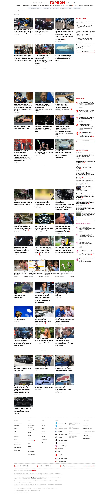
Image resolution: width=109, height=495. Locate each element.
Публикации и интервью (30, 5)
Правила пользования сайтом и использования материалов (74, 423)
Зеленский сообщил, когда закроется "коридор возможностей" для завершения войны (85, 202)
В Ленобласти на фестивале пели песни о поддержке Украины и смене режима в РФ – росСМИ (85, 182)
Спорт (15, 433)
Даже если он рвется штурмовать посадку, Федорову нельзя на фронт (84, 39)
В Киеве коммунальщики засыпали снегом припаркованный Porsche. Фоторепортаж (43, 320)
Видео (81, 5)
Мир (15, 431)
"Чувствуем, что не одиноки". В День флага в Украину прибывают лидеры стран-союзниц (85, 188)
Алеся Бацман (62, 443)
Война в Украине (18, 423)
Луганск (44, 442)
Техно (15, 439)
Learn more (26, 276)
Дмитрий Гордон (62, 423)
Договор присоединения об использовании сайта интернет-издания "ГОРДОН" (74, 435)
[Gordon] (57, 2)
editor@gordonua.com (68, 466)
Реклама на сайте (87, 428)
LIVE (62, 5)
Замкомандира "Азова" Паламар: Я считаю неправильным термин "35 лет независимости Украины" (87, 126)
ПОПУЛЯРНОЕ (80, 98)
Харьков (44, 433)
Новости (18, 5)
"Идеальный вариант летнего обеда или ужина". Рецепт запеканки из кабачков (86, 260)
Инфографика (17, 447)
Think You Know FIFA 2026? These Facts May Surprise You (66, 273)
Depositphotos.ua (34, 477)
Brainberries (31, 276)
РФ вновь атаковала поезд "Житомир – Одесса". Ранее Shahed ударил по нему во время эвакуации (85, 155)
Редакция (85, 425)
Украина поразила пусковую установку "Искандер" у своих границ (83, 167)
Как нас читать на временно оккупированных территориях (87, 436)
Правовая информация (89, 431)
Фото (75, 5)
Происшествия (17, 444)
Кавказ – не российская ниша (85, 21)
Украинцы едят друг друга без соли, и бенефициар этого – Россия (85, 26)
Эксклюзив (68, 5)
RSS (59, 451)
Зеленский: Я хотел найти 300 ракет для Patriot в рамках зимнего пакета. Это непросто (85, 161)
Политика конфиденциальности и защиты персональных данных (74, 429)
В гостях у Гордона (43, 5)
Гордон (15, 10)
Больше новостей (86, 219)
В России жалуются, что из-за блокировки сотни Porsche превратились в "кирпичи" (23, 31)
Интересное (17, 450)
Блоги (52, 5)
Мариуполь (44, 439)
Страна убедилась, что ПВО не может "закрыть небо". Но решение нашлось (86, 112)
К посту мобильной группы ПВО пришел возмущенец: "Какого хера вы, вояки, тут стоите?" (85, 33)
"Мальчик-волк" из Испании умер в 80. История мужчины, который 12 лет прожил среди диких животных (86, 104)
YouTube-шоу (31, 451)
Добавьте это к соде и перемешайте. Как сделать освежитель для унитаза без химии (86, 244)
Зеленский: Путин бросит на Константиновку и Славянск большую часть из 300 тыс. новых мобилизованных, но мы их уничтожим (85, 174)
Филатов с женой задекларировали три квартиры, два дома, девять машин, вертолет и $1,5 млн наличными (64, 342)
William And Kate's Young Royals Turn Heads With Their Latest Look (52, 273)
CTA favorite (16, 276)
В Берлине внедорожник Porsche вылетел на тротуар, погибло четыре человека (23, 202)
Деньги (15, 428)
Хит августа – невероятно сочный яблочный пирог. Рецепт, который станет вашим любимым (86, 236)
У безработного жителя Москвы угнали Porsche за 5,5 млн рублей (22, 368)
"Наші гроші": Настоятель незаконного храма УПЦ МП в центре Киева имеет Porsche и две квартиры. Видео (43, 251)
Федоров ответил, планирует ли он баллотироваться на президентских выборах (86, 119)
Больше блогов (85, 51)
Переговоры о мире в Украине (50, 8)
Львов (43, 425)
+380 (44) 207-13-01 (22, 466)
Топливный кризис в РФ (35, 8)
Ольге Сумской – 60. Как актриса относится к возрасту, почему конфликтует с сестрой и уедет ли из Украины (86, 252)
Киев (43, 423)
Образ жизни (17, 442)
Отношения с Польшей (66, 8)
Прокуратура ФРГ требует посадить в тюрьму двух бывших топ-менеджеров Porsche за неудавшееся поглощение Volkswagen (22, 389)
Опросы (86, 5)
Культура (16, 436)
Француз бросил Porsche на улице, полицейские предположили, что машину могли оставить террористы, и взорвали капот (23, 342)
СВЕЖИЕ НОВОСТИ (82, 150)
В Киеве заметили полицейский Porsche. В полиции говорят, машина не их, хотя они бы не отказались (64, 154)
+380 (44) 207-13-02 (45, 466)
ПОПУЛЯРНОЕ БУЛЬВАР (83, 223)
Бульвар (57, 5)
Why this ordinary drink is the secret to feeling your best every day (21, 273)
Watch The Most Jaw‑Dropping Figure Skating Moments (36, 273)
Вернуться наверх (88, 466)
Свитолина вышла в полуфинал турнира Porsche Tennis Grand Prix (44, 152)
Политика (16, 425)
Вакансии (85, 423)
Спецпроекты (31, 454)
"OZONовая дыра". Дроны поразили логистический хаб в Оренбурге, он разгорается (85, 215)
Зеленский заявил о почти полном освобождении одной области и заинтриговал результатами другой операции (85, 195)
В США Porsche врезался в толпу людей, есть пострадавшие (22, 295)
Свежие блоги (81, 18)
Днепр (43, 436)
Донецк (43, 431)
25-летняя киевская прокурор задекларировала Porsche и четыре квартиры (44, 340)
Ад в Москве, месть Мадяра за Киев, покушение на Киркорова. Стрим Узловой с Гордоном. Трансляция (87, 134)
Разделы (29, 420)
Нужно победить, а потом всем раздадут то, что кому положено (84, 46)
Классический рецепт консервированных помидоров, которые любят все (87, 228)
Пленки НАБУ (77, 8)
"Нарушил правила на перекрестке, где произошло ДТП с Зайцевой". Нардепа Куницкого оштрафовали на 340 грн (23, 107)
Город (43, 420)
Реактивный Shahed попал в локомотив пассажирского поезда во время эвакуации (85, 208)
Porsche (23, 10)
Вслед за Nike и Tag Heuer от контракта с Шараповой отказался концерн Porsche (64, 368)
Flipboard (60, 448)
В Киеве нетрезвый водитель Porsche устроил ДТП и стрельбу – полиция (44, 31)
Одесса (43, 428)
